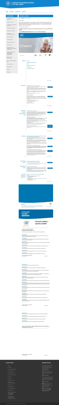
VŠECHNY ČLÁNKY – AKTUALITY (10, 19)
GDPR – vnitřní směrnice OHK (11, 61)
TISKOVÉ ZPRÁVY (10, 39)
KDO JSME (11, 11)
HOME (7, 11)
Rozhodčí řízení (11, 386)
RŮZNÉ (8, 69)
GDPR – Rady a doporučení (9, 57)
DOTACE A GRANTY (10, 64)
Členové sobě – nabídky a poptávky (11, 25)
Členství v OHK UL (10, 22)
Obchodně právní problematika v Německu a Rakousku (11, 48)
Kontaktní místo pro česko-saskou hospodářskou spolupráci (11, 53)
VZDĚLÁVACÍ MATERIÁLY (11, 28)
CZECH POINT (17, 11)
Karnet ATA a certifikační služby (11, 34)
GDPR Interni (9, 66)
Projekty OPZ (10, 390)
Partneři (9, 367)
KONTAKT (24, 11)
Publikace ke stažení (11, 30)
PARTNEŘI (8, 72)
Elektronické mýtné (11, 42)
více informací (43, 31)
